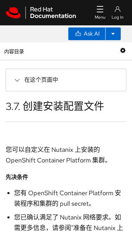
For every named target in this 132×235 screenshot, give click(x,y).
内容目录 (14, 51)
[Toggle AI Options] (113, 33)
